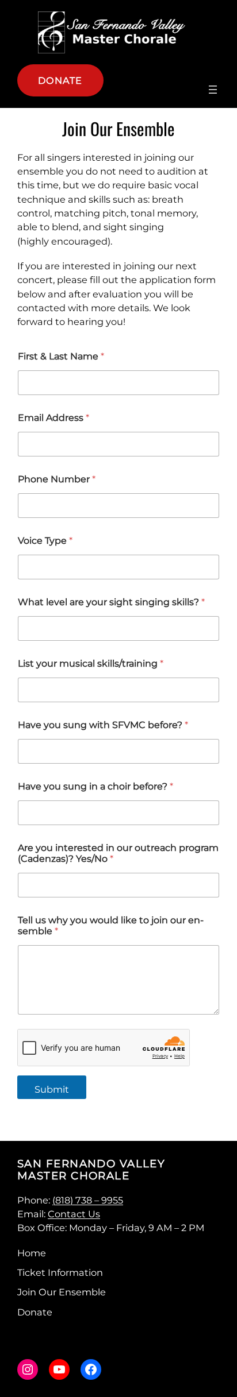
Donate (60, 80)
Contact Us (74, 1214)
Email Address (53, 417)
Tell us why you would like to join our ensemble (111, 926)
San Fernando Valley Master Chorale (91, 1169)
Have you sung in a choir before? (95, 786)
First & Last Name (61, 356)
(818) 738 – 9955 (87, 1200)
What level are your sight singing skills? (111, 602)
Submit (52, 1089)
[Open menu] (213, 89)
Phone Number (56, 479)
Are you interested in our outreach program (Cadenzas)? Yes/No (118, 853)
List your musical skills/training (90, 663)
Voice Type (45, 540)
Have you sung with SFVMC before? (103, 724)
